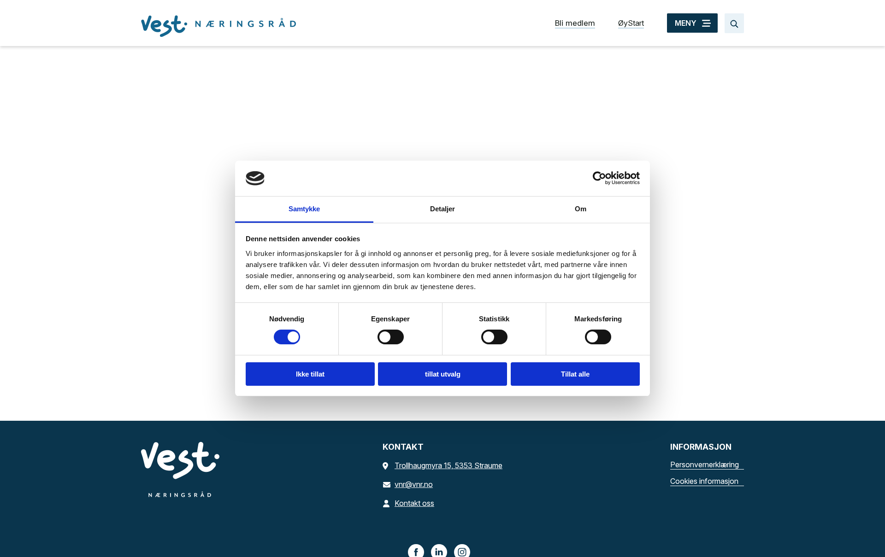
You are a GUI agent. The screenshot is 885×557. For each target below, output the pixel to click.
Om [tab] (580, 209)
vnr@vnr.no (414, 484)
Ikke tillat (310, 374)
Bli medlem (575, 23)
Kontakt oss (414, 503)
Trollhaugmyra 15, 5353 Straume (448, 465)
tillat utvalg (442, 374)
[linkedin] (439, 551)
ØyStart (631, 23)
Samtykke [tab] (304, 209)
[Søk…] (734, 23)
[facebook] (416, 551)
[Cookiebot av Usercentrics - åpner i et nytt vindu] (599, 178)
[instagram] (462, 551)
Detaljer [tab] (442, 209)
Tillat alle (575, 374)
